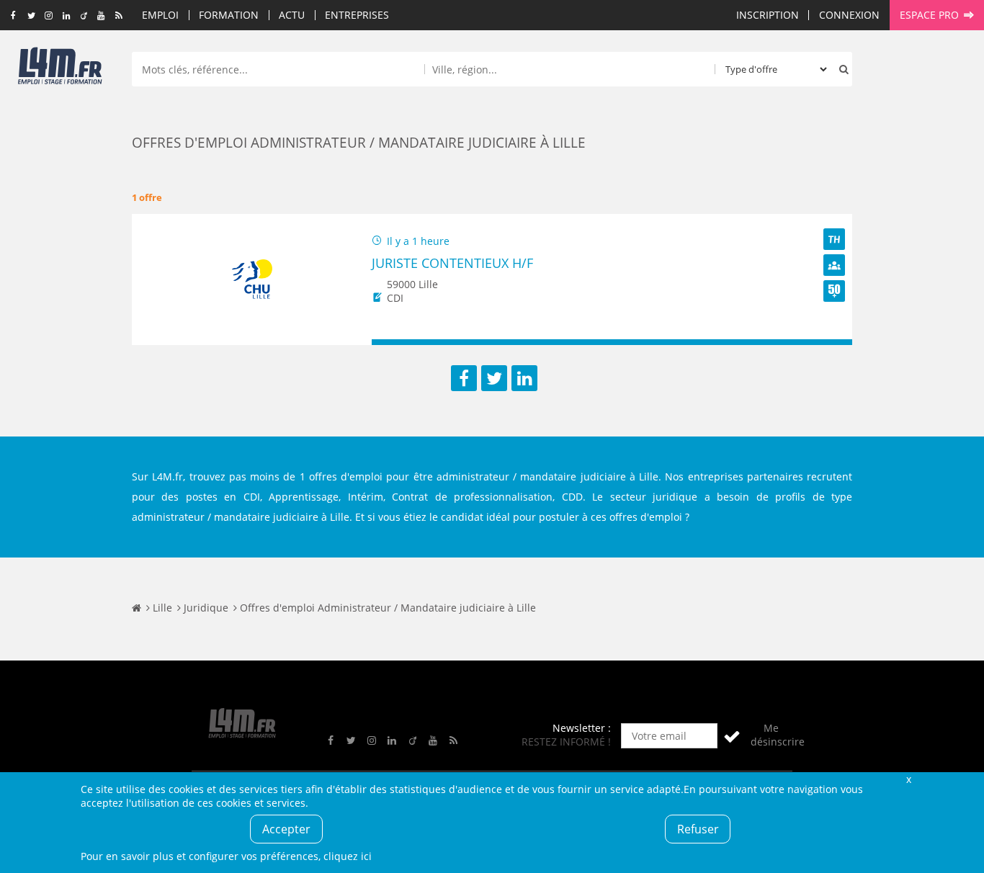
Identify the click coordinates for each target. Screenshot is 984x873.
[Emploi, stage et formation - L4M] (136, 607)
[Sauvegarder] (389, 342)
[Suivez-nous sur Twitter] (31, 15)
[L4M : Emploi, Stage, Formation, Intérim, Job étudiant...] (60, 70)
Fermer (908, 779)
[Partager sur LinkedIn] (524, 378)
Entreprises (357, 15)
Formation (229, 15)
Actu (292, 15)
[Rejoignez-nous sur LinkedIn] (66, 15)
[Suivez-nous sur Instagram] (48, 15)
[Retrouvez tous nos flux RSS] (119, 15)
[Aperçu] (834, 342)
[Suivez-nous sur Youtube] (101, 15)
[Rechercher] (840, 69)
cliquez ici (347, 856)
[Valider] (732, 735)
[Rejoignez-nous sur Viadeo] (84, 15)
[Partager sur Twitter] (494, 378)
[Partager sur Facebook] (464, 378)
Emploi (160, 15)
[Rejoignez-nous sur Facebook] (13, 15)
